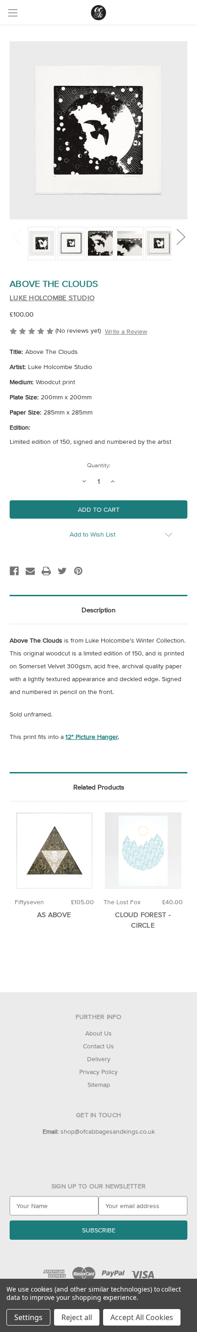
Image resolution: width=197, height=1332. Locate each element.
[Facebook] (14, 571)
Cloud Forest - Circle (143, 920)
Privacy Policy (98, 1071)
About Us (98, 1033)
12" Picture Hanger (92, 736)
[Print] (46, 571)
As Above (54, 914)
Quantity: (98, 465)
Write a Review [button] (126, 331)
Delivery (98, 1059)
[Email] (30, 571)
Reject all (76, 1317)
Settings (28, 1317)
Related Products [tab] (98, 787)
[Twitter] (62, 571)
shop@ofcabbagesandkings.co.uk (99, 1131)
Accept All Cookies (141, 1317)
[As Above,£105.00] (54, 850)
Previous (16, 237)
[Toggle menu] (12, 12)
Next (180, 237)
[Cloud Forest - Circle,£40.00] (143, 850)
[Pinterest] (78, 571)
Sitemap (99, 1084)
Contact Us (98, 1046)
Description (98, 610)
